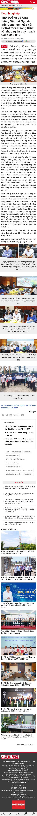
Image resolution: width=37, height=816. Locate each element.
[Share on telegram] (22, 415)
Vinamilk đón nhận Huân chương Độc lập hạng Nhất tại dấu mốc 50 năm (19, 494)
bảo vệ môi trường (12, 463)
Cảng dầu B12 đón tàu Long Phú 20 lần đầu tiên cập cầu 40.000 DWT (19, 427)
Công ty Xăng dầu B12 (14, 470)
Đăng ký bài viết (18, 785)
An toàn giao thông (12, 455)
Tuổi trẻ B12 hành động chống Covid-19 (19, 434)
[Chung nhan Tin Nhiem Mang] (18, 804)
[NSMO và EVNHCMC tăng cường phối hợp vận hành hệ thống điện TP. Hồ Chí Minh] (18, 646)
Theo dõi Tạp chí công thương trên (12, 41)
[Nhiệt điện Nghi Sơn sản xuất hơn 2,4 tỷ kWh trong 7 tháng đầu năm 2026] (18, 541)
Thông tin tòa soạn (18, 783)
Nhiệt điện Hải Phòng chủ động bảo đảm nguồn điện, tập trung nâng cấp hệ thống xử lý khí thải (19, 509)
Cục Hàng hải (28, 470)
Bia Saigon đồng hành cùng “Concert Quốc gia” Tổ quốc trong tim (20, 523)
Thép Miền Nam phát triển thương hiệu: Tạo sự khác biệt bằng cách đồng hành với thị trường (17, 605)
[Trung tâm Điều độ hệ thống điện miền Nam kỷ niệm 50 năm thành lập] (18, 620)
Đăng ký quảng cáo (18, 788)
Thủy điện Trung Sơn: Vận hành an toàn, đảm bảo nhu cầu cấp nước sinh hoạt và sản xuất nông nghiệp (19, 501)
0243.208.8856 (21, 794)
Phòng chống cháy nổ (13, 466)
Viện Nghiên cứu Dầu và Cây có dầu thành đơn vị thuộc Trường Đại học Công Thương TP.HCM (17, 737)
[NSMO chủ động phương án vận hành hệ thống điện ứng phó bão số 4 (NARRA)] (18, 672)
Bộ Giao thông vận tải (13, 474)
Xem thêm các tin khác (25, 745)
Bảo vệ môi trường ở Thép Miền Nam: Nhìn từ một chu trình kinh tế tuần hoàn (20, 487)
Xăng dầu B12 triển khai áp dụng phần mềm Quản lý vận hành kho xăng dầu (19, 441)
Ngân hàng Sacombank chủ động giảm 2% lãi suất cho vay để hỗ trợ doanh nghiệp (20, 517)
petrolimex (28, 452)
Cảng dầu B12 (28, 474)
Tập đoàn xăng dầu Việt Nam (16, 459)
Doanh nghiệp (10, 13)
